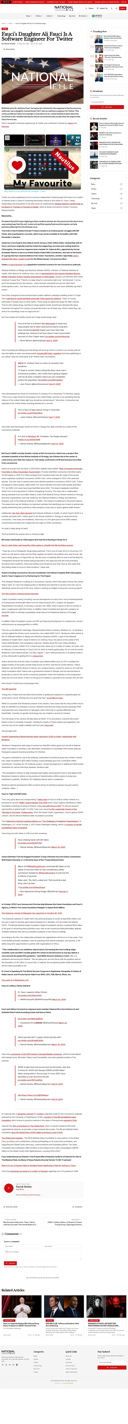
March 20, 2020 (59, 999)
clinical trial (37, 656)
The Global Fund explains (12, 1138)
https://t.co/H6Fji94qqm (38, 1095)
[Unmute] (7, 145)
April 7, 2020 (54, 417)
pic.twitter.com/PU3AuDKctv (30, 413)
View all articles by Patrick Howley (29, 1195)
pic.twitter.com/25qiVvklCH (30, 995)
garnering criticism (26, 1114)
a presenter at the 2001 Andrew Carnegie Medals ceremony (36, 1054)
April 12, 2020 (57, 444)
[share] (77, 149)
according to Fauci (55, 698)
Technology (61, 16)
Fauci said (48, 725)
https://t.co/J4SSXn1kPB (29, 440)
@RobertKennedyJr (46, 873)
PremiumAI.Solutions (67, 1383)
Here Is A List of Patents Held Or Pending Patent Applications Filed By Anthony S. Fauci (39, 1166)
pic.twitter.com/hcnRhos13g (57, 336)
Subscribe (108, 107)
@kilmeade (50, 324)
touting (40, 1114)
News (28, 16)
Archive (83, 16)
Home (4, 23)
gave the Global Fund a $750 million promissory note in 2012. (37, 1132)
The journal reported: (20, 594)
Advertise (69, 1362)
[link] (7, 150)
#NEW (20, 363)
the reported (22, 513)
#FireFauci (22, 1095)
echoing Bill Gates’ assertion (49, 353)
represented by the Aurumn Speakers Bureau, (60, 273)
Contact (68, 1359)
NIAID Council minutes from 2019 (33, 803)
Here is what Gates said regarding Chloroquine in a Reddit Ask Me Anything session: (37, 545)
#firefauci (32, 436)
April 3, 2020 (52, 340)
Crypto (36, 1372)
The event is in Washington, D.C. (15, 980)
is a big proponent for (16, 265)
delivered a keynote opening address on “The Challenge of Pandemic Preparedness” (43, 821)
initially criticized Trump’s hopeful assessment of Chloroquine (28, 277)
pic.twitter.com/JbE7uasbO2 (50, 380)
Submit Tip (104, 8)
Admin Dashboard (71, 1372)
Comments (78, 1207)
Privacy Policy (70, 1365)
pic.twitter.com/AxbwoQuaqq (32, 887)
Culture (49, 16)
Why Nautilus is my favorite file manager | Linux (31, 150)
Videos (91, 8)
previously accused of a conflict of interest (29, 1171)
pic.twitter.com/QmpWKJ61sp (30, 1040)
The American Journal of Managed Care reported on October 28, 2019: (32, 913)
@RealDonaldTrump (36, 866)
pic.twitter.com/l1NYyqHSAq (30, 1080)
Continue (12, 1263)
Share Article (10, 49)
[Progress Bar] (14, 143)
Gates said (42, 799)
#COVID (35, 330)
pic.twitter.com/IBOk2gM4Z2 (30, 1019)
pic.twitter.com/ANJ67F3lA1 (30, 843)
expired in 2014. (70, 1120)
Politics (38, 16)
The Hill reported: (9, 689)
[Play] (5, 145)
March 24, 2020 (58, 847)
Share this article (12, 1207)
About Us (69, 1356)
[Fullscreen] (23, 145)
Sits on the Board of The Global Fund (28, 1126)
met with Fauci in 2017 (51, 806)
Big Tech (72, 16)
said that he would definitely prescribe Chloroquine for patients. (34, 299)
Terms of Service (71, 1369)
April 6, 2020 (54, 384)
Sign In (122, 8)
